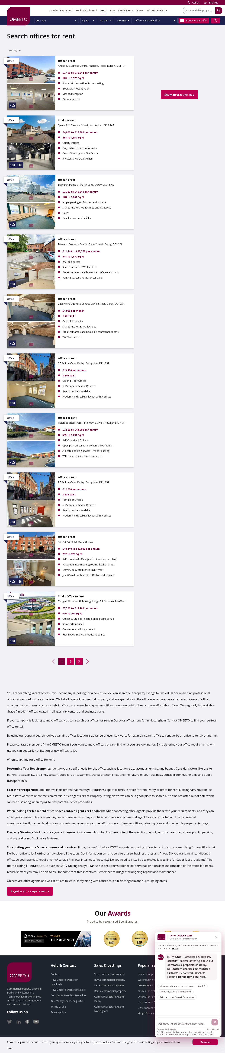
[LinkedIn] (18, 1021)
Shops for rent (146, 1013)
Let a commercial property (109, 985)
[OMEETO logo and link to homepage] (18, 16)
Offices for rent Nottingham (154, 996)
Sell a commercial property (109, 974)
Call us (196, 2)
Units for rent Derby (149, 1002)
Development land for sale (153, 985)
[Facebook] (27, 1021)
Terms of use (58, 1006)
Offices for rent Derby (150, 991)
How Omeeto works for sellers (68, 989)
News (140, 10)
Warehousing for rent (150, 979)
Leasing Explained (60, 10)
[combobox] (56, 20)
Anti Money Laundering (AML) (68, 1001)
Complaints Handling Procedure (68, 995)
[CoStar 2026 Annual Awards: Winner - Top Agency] (56, 939)
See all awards (128, 921)
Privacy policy (58, 1012)
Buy (112, 10)
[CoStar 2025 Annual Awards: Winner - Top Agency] (140, 939)
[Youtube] (36, 1021)
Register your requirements (30, 891)
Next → (87, 661)
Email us (213, 2)
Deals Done (125, 10)
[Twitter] (9, 1021)
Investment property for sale (154, 974)
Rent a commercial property (110, 991)
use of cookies (102, 1042)
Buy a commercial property (109, 979)
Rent (104, 10)
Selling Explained (86, 10)
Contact (55, 974)
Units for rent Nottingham (152, 1007)
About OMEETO (157, 10)
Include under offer (196, 20)
